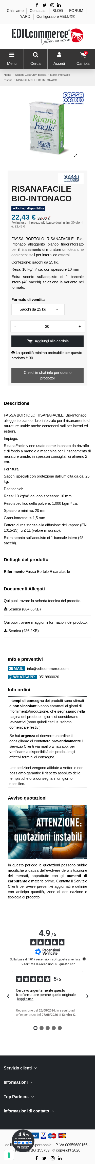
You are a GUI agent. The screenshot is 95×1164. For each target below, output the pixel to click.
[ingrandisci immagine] (75, 155)
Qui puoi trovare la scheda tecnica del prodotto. (42, 601)
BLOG (58, 10)
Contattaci (38, 10)
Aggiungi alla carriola (52, 341)
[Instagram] (52, 5)
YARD (25, 16)
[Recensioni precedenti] (7, 996)
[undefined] (84, 959)
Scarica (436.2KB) (23, 631)
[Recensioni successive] (87, 996)
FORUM (76, 10)
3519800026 (48, 677)
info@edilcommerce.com (47, 668)
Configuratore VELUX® (55, 16)
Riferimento (14, 571)
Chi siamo (16, 10)
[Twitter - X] (44, 5)
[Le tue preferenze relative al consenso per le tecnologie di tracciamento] (9, 1155)
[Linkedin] (59, 5)
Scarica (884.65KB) (24, 609)
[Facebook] (37, 5)
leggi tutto (25, 999)
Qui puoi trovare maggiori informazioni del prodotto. (46, 622)
